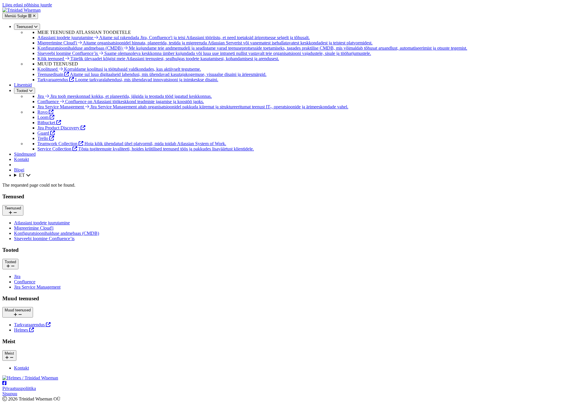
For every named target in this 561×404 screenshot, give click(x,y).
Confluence (24, 281)
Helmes (21, 329)
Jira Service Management (37, 287)
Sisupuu (9, 393)
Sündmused (25, 154)
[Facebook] (4, 383)
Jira (17, 276)
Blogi (19, 169)
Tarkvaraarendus (30, 324)
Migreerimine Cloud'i (33, 228)
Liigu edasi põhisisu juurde (27, 4)
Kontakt (21, 159)
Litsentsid (23, 84)
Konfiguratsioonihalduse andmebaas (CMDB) (56, 233)
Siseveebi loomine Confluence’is (44, 238)
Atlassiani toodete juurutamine (42, 222)
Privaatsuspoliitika (19, 388)
